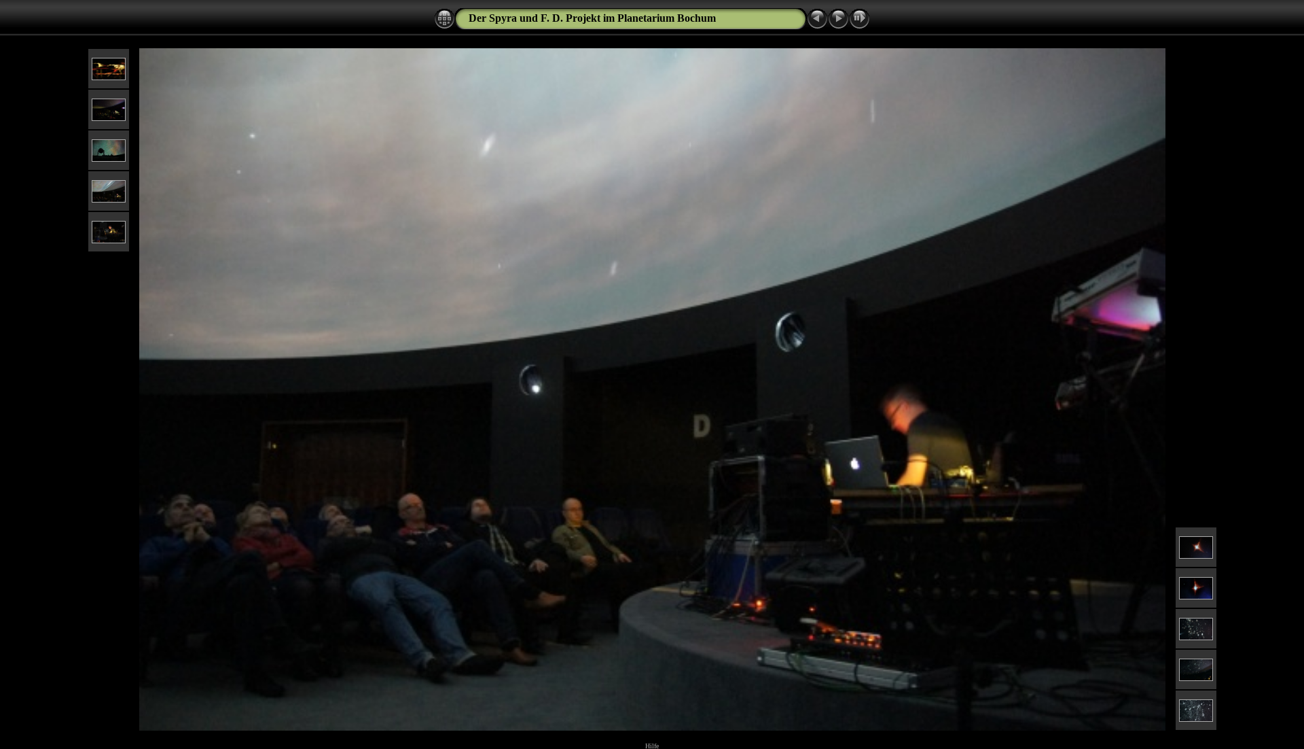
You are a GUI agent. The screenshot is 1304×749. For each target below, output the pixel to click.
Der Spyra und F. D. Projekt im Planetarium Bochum (592, 18)
